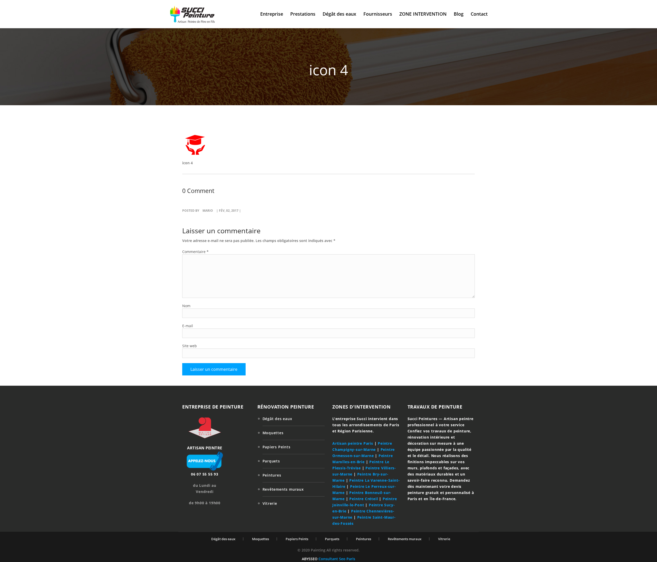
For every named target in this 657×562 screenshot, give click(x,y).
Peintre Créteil (363, 498)
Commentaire (195, 251)
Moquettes (273, 432)
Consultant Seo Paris (336, 558)
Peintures (272, 475)
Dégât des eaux (339, 14)
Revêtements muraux (283, 489)
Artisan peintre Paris (352, 443)
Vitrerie (270, 503)
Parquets (271, 461)
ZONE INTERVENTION (423, 14)
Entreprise (271, 14)
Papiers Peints (277, 446)
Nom (186, 305)
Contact (479, 14)
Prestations (302, 14)
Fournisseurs (377, 14)
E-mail (187, 325)
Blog (458, 14)
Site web (189, 345)
